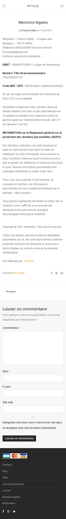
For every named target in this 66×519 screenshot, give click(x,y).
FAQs (5, 477)
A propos (7, 464)
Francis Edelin (29, 30)
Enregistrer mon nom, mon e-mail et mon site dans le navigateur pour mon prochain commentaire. (32, 425)
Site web (8, 402)
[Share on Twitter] (56, 273)
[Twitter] (14, 511)
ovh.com (29, 261)
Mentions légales (12, 497)
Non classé (19, 273)
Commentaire (11, 327)
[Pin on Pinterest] (61, 273)
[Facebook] (3, 511)
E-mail (7, 386)
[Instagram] (8, 511)
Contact (7, 490)
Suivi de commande (13, 484)
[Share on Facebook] (51, 273)
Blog (5, 471)
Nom (6, 371)
